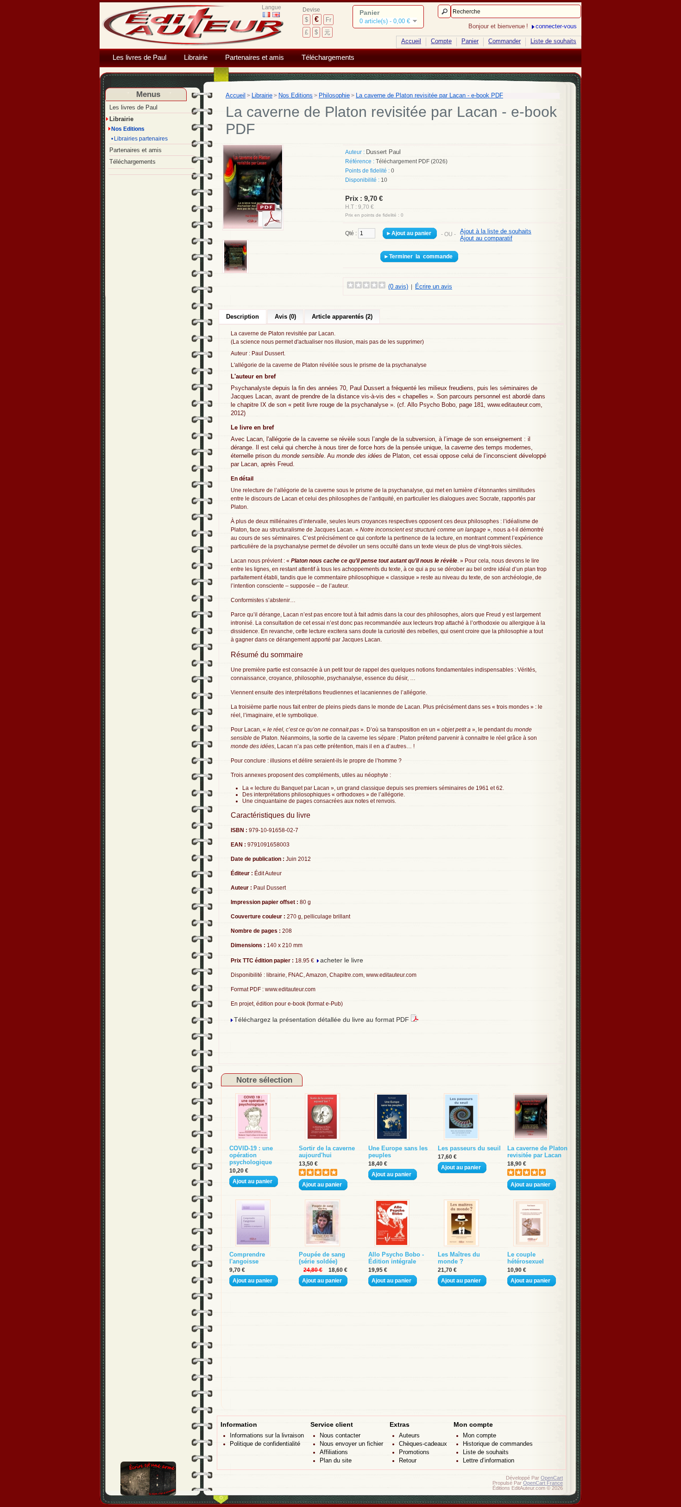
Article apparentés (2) (342, 316)
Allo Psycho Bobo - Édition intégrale (396, 1258)
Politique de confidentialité (265, 1443)
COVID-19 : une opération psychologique (251, 1155)
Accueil (411, 41)
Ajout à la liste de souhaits (495, 231)
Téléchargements (328, 57)
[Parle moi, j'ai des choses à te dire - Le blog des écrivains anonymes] (148, 1493)
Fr (328, 19)
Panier (470, 41)
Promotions (414, 1452)
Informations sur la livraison (267, 1435)
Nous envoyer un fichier (351, 1443)
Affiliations (334, 1452)
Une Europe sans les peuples (398, 1152)
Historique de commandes (498, 1443)
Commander (504, 41)
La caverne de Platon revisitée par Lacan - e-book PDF (429, 95)
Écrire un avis (433, 286)
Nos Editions (127, 129)
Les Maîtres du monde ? (459, 1258)
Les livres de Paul (139, 57)
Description (242, 316)
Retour (407, 1460)
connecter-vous (556, 26)
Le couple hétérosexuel (525, 1258)
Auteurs (409, 1435)
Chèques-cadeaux (423, 1443)
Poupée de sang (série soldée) (322, 1258)
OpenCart (552, 1478)
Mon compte (479, 1435)
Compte (441, 41)
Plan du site (336, 1460)
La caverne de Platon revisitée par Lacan (537, 1152)
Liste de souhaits (553, 41)
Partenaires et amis (254, 57)
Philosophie (334, 95)
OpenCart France (543, 1483)
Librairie (196, 57)
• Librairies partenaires (139, 138)
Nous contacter (340, 1435)
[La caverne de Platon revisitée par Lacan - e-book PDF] (253, 226)
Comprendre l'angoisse (247, 1258)
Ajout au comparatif (486, 238)
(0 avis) (398, 286)
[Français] (266, 14)
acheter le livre (341, 960)
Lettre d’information (488, 1460)
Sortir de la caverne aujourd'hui (327, 1152)
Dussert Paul (383, 151)
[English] (276, 14)
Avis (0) (285, 316)
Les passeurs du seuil (469, 1148)
